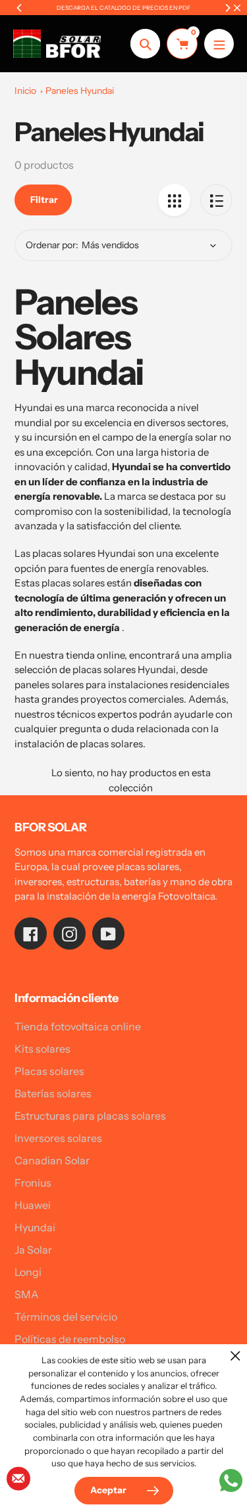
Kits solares (42, 1048)
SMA (26, 1294)
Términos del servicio (65, 1316)
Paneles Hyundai (79, 91)
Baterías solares (53, 1093)
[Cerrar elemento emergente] (235, 1355)
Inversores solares (58, 1138)
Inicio (25, 91)
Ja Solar (33, 1249)
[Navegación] (219, 43)
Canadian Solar (52, 1160)
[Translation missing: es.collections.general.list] (216, 200)
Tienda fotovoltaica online (77, 1026)
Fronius (32, 1182)
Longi (27, 1272)
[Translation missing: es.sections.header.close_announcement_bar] (237, 7)
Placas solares (49, 1071)
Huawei (32, 1205)
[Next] (227, 7)
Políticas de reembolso (69, 1339)
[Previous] (19, 7)
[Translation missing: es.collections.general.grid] (174, 200)
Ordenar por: (52, 245)
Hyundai (34, 1227)
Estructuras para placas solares (90, 1115)
